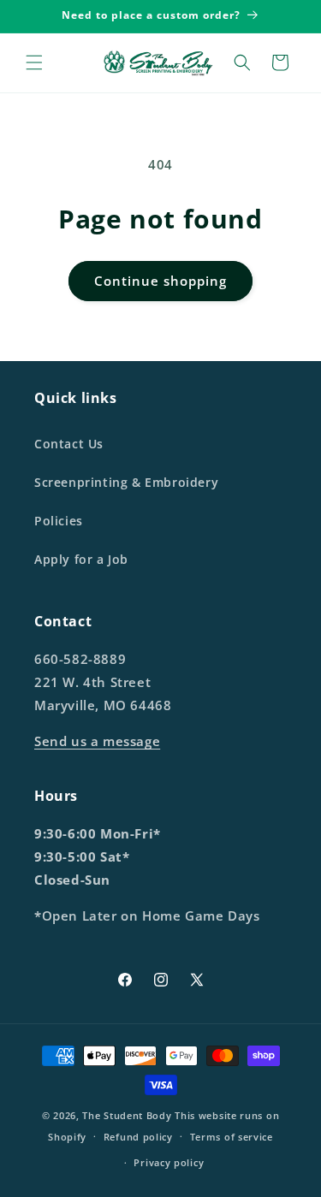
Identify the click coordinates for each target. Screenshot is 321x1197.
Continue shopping (160, 280)
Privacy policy (169, 1162)
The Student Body (126, 1115)
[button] (34, 62)
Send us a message (97, 741)
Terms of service (231, 1136)
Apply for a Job (81, 559)
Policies (58, 521)
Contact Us (69, 444)
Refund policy (138, 1136)
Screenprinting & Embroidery (126, 482)
